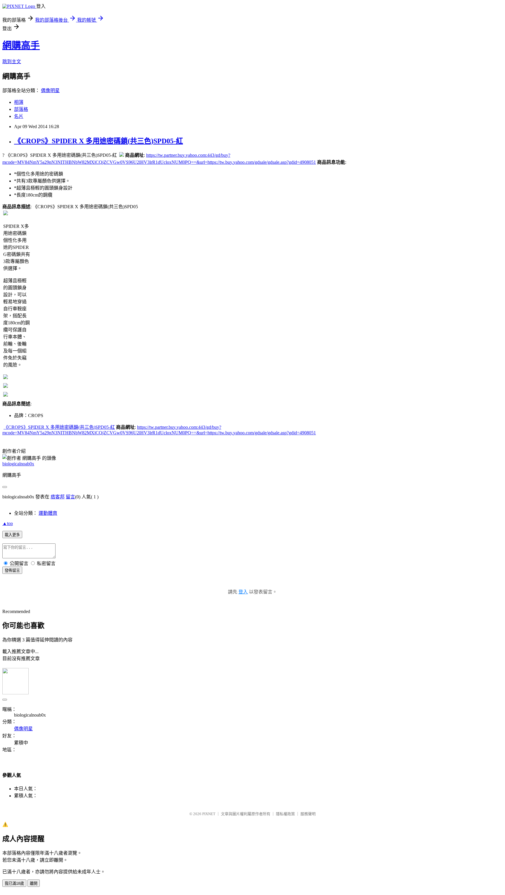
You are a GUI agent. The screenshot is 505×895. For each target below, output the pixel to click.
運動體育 (48, 513)
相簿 (18, 102)
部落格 (21, 109)
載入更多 (12, 535)
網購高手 (21, 45)
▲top (7, 523)
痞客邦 (58, 496)
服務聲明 (308, 814)
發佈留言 (12, 570)
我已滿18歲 (14, 883)
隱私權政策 (285, 814)
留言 (70, 496)
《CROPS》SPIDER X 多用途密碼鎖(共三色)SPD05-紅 (98, 141)
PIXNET (208, 814)
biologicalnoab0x (18, 463)
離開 (33, 883)
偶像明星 (50, 90)
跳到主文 (11, 61)
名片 (18, 116)
